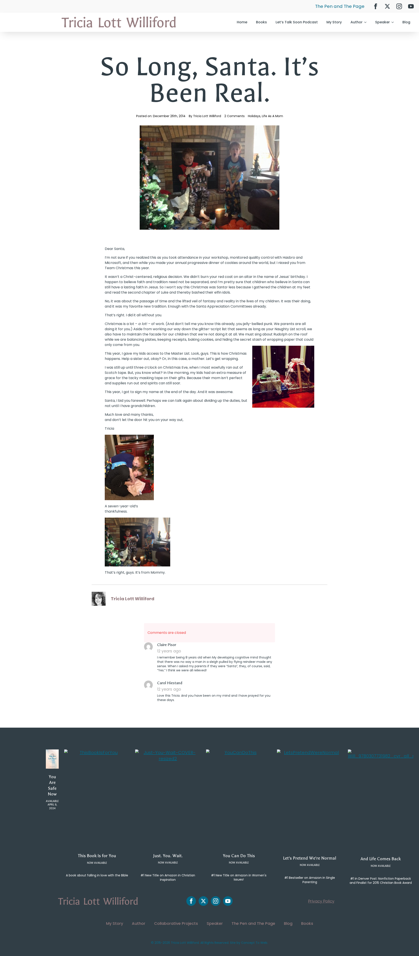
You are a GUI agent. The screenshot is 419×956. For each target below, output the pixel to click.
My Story (334, 22)
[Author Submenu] (366, 22)
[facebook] (375, 6)
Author (356, 22)
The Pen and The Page (339, 6)
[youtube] (411, 6)
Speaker (382, 22)
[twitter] (387, 6)
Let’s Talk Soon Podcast (297, 22)
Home (242, 22)
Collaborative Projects (176, 923)
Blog (406, 22)
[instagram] (399, 6)
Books (261, 22)
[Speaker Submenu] (394, 22)
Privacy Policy (321, 901)
